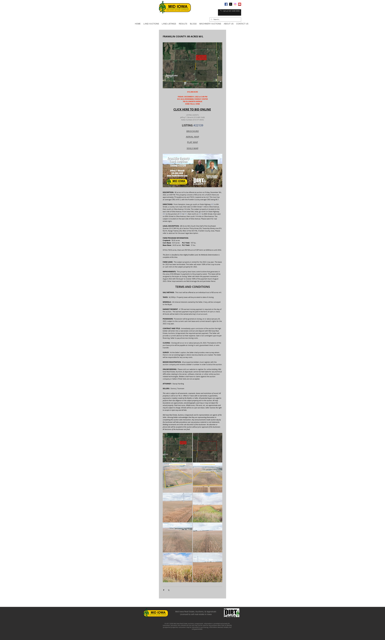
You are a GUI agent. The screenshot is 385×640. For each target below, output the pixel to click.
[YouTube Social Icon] (239, 4)
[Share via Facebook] (164, 590)
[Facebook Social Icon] (226, 4)
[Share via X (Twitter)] (169, 590)
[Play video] (192, 170)
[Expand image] (177, 447)
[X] (230, 4)
